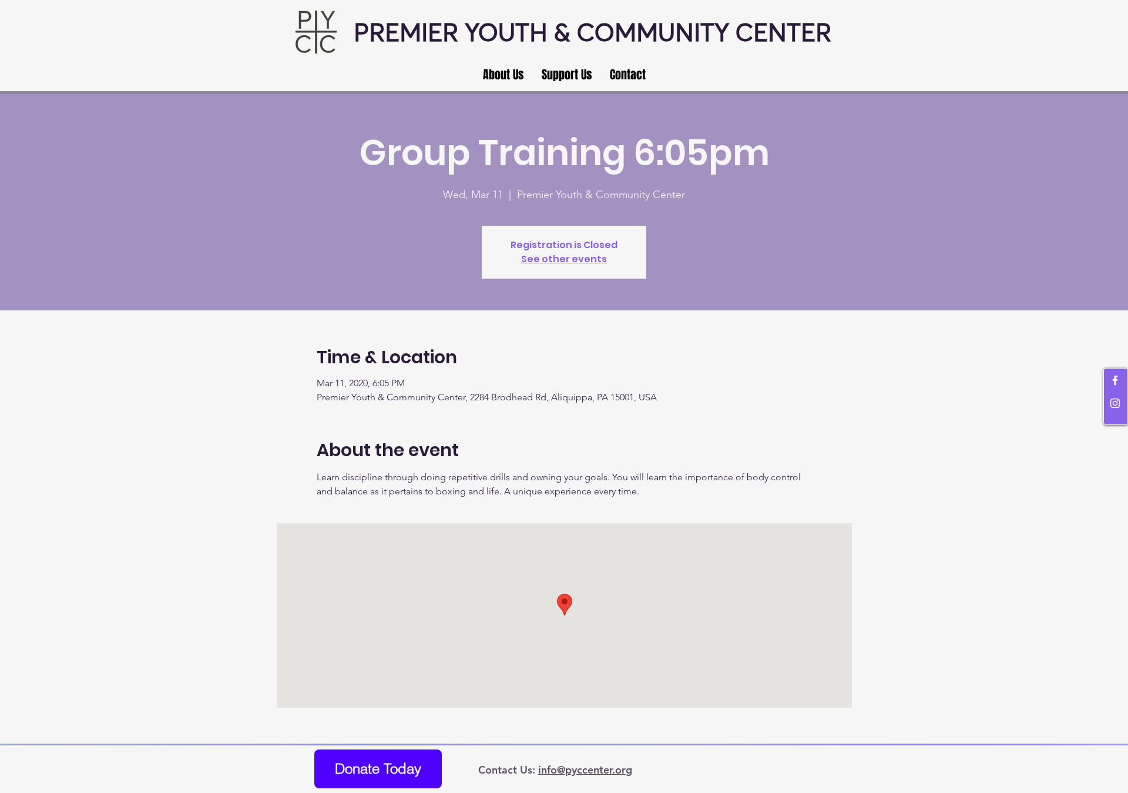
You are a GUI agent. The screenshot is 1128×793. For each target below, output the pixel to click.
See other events (564, 259)
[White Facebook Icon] (1115, 380)
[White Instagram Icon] (1115, 403)
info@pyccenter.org (585, 770)
